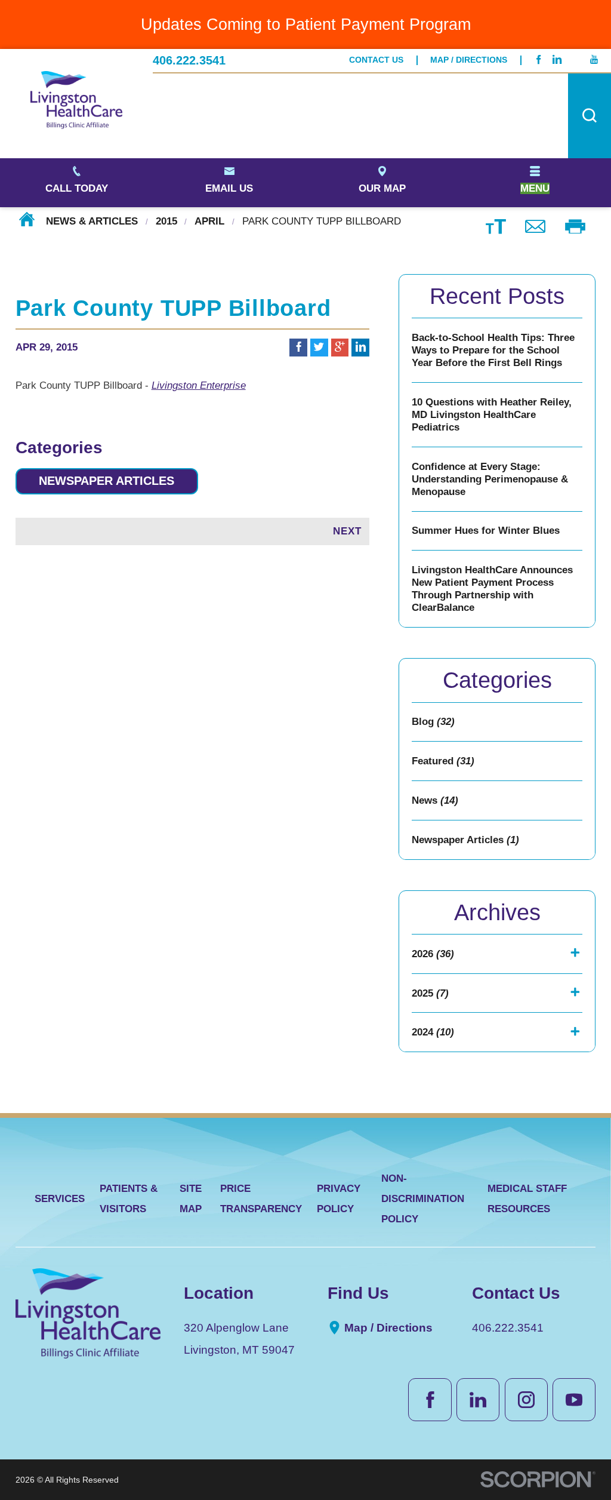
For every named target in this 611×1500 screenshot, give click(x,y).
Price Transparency (261, 1199)
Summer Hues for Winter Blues (486, 530)
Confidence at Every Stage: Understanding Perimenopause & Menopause (490, 479)
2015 (166, 221)
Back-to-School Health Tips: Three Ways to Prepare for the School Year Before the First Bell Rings (493, 350)
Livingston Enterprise (199, 385)
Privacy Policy (338, 1199)
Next (347, 531)
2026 (433, 954)
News (435, 800)
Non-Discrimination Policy (422, 1199)
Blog (433, 721)
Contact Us (376, 60)
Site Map (191, 1199)
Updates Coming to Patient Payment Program (306, 24)
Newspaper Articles (106, 480)
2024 (433, 1032)
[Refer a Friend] (535, 225)
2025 (430, 993)
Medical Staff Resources (527, 1199)
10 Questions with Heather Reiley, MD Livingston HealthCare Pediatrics (492, 414)
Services (60, 1198)
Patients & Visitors (129, 1199)
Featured (443, 761)
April (209, 221)
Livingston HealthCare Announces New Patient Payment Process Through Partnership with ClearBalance (492, 588)
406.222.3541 (189, 60)
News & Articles (92, 221)
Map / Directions (468, 60)
